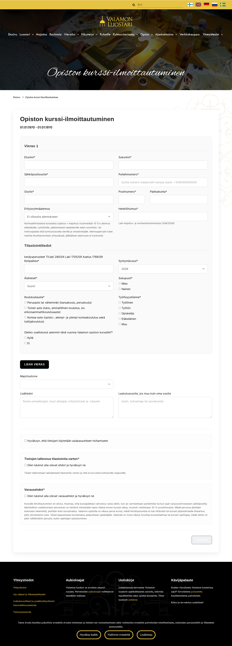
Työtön (126, 308)
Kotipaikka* (31, 261)
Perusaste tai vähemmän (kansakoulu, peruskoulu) (59, 302)
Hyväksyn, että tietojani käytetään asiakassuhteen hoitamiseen (67, 440)
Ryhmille (105, 34)
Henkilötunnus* (128, 208)
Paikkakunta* (158, 191)
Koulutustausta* (34, 297)
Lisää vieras (34, 364)
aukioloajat (94, 591)
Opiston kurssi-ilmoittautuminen (41, 97)
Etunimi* (29, 157)
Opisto (145, 34)
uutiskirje (133, 599)
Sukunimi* (125, 157)
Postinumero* (127, 191)
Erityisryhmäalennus (37, 208)
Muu (124, 324)
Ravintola (55, 34)
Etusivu (12, 34)
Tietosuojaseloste (22, 612)
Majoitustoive (28, 376)
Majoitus (41, 34)
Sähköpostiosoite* (36, 174)
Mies (124, 283)
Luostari (25, 34)
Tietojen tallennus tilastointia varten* (51, 459)
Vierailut (70, 34)
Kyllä (29, 337)
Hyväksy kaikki (89, 634)
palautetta (196, 591)
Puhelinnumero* (129, 174)
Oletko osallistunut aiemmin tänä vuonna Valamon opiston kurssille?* (68, 332)
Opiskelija (127, 313)
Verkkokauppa (190, 34)
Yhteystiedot (211, 34)
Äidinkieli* (30, 278)
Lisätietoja (146, 634)
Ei (28, 343)
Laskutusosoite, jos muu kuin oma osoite (145, 393)
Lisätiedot (26, 393)
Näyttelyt (88, 34)
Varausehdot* (34, 489)
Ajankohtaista (164, 34)
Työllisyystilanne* (130, 297)
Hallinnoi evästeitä (119, 634)
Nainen (125, 289)
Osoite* (29, 191)
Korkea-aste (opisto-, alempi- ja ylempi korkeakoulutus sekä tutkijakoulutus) (64, 319)
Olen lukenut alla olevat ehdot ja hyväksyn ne (56, 465)
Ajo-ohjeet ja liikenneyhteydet (29, 594)
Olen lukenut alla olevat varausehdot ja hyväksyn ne (60, 496)
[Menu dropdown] (32, 34)
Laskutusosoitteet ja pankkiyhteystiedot (34, 601)
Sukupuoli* (125, 278)
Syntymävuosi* (128, 261)
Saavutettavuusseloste (25, 605)
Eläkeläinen (128, 318)
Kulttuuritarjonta (124, 34)
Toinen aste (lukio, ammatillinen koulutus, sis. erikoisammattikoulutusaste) (54, 310)
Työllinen (127, 302)
